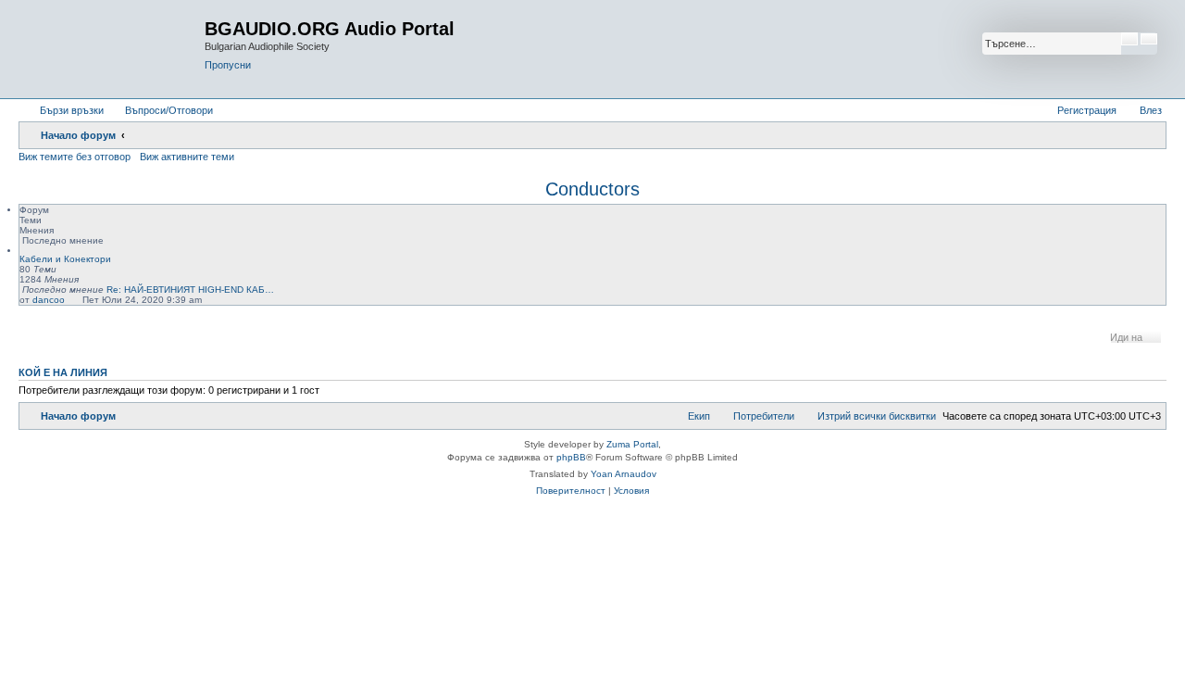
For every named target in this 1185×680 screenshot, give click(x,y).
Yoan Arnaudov (623, 474)
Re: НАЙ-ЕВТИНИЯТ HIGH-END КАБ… (190, 289)
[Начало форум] (114, 49)
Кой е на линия (63, 372)
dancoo (48, 300)
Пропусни (228, 64)
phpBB (571, 457)
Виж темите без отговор (75, 156)
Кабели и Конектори (65, 259)
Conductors (592, 189)
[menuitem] (160, 110)
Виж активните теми (187, 156)
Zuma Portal (632, 444)
